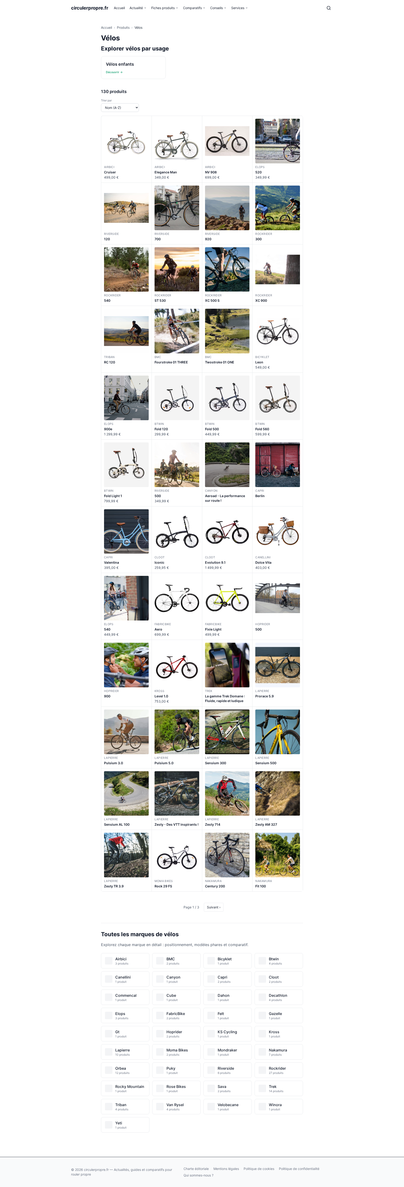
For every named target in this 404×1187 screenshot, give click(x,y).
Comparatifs (192, 8)
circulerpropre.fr (89, 8)
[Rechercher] (329, 8)
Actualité (136, 8)
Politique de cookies (259, 1169)
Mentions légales (226, 1169)
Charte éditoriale (196, 1169)
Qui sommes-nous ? (198, 1175)
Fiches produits (163, 8)
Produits (123, 27)
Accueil (119, 8)
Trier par (106, 100)
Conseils (216, 8)
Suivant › (213, 907)
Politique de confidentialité (299, 1169)
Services (237, 8)
